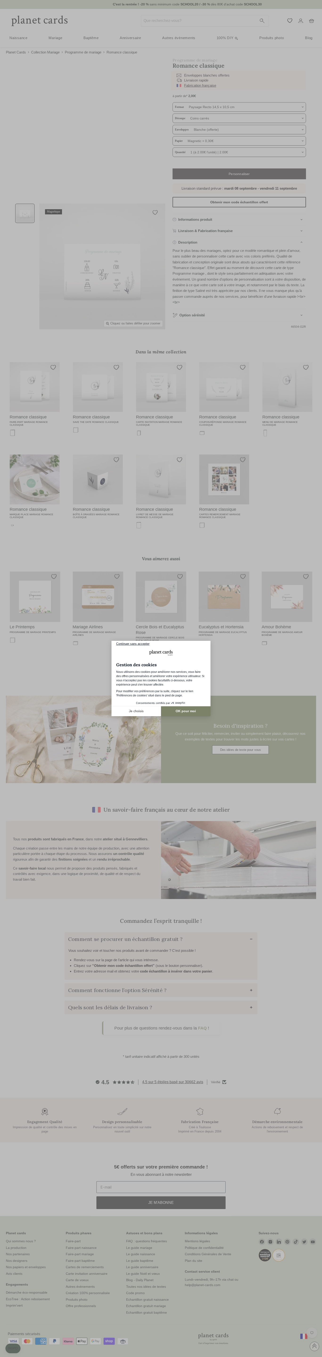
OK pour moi (186, 711)
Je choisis (136, 711)
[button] (13, 1348)
